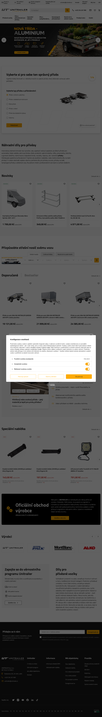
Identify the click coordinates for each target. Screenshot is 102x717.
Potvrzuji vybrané (23, 377)
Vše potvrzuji (79, 377)
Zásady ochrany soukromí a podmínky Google (28, 349)
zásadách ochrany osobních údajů (40, 347)
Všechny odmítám (51, 377)
